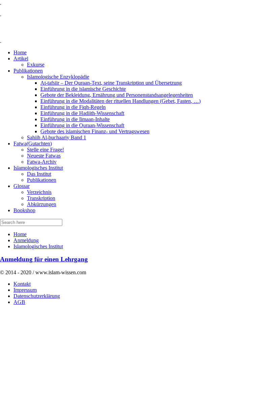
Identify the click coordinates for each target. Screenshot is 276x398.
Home (20, 234)
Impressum (25, 290)
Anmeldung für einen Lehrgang (44, 259)
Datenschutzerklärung (36, 296)
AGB (19, 302)
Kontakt (22, 284)
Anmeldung (26, 240)
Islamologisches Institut (38, 246)
